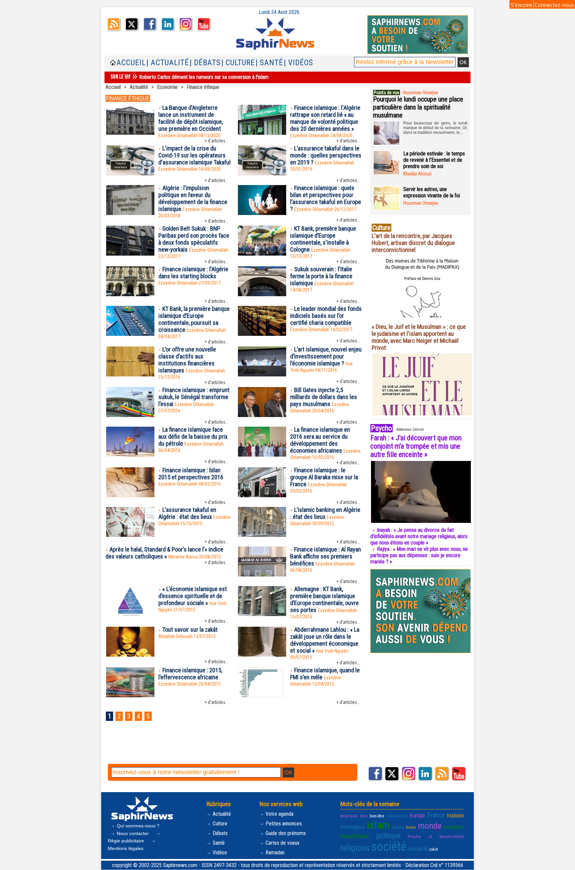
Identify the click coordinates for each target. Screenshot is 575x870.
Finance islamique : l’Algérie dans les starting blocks (193, 273)
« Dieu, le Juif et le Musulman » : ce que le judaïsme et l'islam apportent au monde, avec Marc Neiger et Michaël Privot (419, 337)
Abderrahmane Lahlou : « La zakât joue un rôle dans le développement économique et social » (324, 640)
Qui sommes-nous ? (137, 825)
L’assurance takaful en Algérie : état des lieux (187, 513)
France (436, 815)
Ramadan (274, 852)
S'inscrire (521, 5)
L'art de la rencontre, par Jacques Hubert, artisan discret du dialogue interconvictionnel (413, 242)
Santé (218, 843)
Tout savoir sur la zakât (190, 629)
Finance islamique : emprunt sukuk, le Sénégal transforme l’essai (194, 396)
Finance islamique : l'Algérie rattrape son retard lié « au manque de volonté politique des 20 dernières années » (325, 118)
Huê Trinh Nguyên (332, 651)
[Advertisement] (234, 746)
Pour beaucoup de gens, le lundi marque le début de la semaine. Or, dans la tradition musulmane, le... (435, 128)
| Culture (238, 62)
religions (355, 848)
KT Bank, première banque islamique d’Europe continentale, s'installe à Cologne (323, 239)
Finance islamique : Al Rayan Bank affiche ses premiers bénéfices (325, 556)
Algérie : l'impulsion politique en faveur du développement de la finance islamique (192, 198)
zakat (433, 849)
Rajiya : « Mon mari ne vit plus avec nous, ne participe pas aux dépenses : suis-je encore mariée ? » (419, 555)
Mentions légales (125, 848)
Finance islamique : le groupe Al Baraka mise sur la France (324, 477)
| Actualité (167, 62)
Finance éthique (203, 87)
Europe (417, 815)
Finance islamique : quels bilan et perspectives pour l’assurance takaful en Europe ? (325, 198)
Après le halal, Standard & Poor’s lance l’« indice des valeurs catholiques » (164, 553)
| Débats (205, 62)
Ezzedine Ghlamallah (178, 135)
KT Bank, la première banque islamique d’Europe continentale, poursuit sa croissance (194, 319)
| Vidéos (298, 62)
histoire (455, 815)
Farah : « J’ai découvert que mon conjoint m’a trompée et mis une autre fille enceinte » (416, 446)
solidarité (417, 848)
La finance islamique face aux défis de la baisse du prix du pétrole (193, 436)
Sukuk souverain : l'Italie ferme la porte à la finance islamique (321, 276)
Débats (219, 833)
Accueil (131, 62)
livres (411, 827)
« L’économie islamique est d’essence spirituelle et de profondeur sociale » (192, 595)
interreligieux (352, 827)
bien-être (377, 816)
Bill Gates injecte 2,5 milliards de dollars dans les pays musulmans (323, 396)
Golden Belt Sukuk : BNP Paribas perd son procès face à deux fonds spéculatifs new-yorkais (193, 239)
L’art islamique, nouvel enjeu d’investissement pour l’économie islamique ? (326, 356)
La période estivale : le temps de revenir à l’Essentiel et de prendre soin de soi (434, 159)
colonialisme (396, 816)
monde (430, 826)
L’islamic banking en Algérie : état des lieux (325, 513)
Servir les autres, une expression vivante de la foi (431, 192)
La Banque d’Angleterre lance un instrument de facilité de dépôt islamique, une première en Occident (190, 118)
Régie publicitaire (126, 840)
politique (388, 835)
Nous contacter (132, 833)
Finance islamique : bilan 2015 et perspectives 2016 (190, 474)
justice (398, 827)
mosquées (454, 827)
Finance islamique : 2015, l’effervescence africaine (190, 674)
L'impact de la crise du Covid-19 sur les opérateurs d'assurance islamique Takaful (194, 155)
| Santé (269, 62)
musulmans (354, 835)
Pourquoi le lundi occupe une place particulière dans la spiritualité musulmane (418, 107)
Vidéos (219, 852)
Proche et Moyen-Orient (436, 836)
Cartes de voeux (281, 843)
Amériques (349, 816)
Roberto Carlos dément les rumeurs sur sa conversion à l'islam (204, 77)
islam (378, 825)
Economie (167, 87)
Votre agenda (278, 814)
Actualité (139, 87)
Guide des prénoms (285, 833)
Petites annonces (283, 823)
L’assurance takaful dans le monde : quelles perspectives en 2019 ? (325, 155)
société (388, 847)
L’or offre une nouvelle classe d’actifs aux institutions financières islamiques (187, 360)
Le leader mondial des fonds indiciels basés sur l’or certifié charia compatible (326, 315)
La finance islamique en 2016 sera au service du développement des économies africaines (320, 440)
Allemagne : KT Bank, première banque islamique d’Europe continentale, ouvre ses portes (324, 599)
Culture (219, 823)
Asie (363, 816)
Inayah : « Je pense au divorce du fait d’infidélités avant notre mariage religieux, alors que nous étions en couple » (419, 536)
